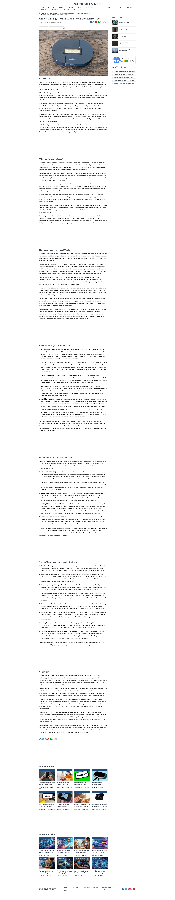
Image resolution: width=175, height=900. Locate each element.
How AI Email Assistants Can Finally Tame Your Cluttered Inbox (64, 852)
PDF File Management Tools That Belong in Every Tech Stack (98, 872)
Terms (92, 889)
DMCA (65, 890)
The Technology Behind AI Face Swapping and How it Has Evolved (46, 852)
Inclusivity (95, 887)
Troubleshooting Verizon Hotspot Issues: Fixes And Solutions (47, 784)
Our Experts (75, 887)
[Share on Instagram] (46, 739)
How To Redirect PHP (123, 42)
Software (44, 9)
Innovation (55, 9)
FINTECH (70, 7)
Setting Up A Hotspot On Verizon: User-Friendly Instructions (82, 806)
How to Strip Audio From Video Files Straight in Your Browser (99, 852)
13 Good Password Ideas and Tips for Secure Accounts (123, 80)
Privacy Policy (101, 889)
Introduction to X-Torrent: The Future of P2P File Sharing (124, 35)
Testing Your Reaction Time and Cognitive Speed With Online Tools (46, 872)
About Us (66, 887)
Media (119, 7)
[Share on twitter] (93, 22)
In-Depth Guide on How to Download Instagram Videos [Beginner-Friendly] (123, 77)
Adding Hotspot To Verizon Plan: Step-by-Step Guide (81, 784)
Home (42, 7)
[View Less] (106, 22)
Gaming (79, 7)
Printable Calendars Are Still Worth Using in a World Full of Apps (81, 852)
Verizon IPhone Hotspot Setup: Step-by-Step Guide (46, 806)
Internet (128, 7)
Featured (66, 9)
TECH (54, 7)
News (73, 9)
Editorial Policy (86, 887)
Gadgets (110, 7)
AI (48, 7)
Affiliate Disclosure (113, 889)
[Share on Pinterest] (96, 22)
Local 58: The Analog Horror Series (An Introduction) (124, 49)
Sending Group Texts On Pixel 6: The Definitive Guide (124, 28)
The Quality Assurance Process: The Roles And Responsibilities (123, 74)
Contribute (66, 889)
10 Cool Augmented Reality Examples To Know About (124, 21)
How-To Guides (43, 28)
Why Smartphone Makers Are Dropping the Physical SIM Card (64, 872)
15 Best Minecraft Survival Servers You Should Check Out (124, 83)
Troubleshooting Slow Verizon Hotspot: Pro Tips (63, 806)
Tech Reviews (99, 7)
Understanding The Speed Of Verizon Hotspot (63, 784)
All (81, 9)
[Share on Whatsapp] (99, 22)
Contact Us (84, 889)
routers (54, 210)
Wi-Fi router (99, 292)
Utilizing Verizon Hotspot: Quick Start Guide (98, 784)
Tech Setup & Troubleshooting (57, 28)
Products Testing (106, 887)
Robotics (61, 7)
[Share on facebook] (91, 22)
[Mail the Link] (104, 22)
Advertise (75, 889)
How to (88, 7)
